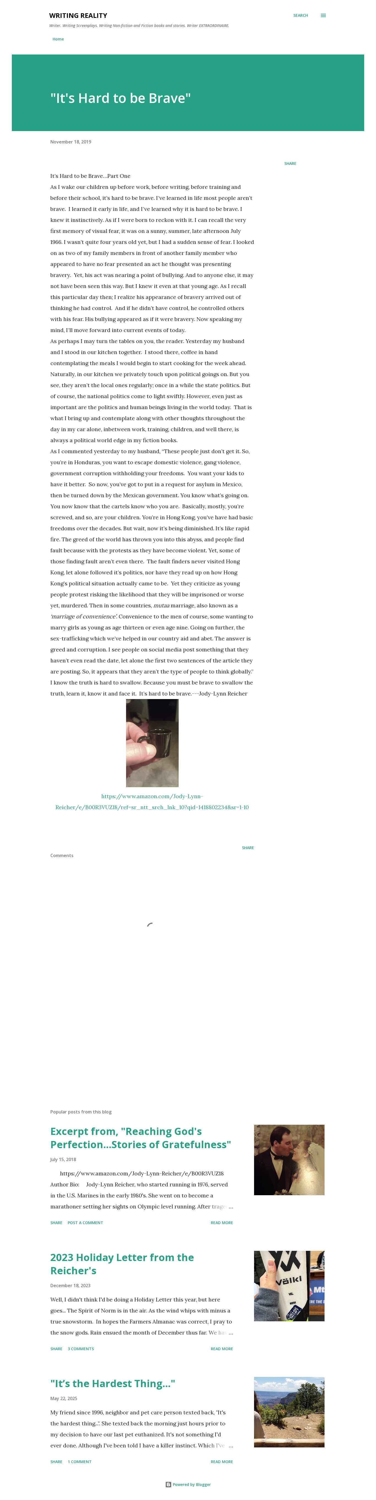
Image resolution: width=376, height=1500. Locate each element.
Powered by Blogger (191, 1484)
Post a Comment (85, 1222)
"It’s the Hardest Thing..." (112, 1383)
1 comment (80, 1461)
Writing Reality (78, 15)
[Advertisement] (143, 1040)
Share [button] (290, 163)
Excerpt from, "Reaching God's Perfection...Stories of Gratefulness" (140, 1137)
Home (58, 39)
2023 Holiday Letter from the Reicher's (122, 1264)
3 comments (81, 1348)
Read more (222, 1222)
